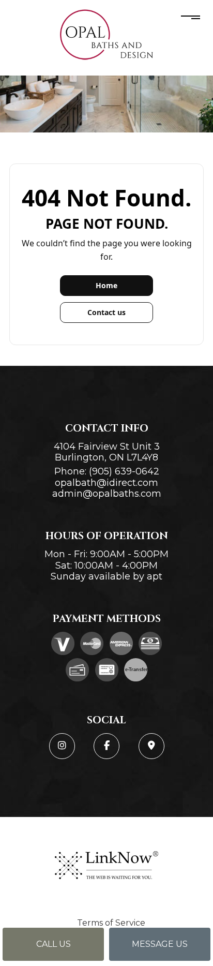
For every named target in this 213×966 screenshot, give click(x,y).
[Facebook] (106, 746)
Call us (53, 944)
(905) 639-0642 (124, 471)
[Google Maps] (151, 746)
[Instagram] (62, 746)
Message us (160, 944)
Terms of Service (111, 923)
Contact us (106, 312)
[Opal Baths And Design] (106, 34)
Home (106, 285)
